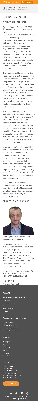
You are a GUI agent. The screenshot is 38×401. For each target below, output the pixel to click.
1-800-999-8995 (8, 366)
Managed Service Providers (11, 331)
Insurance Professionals (10, 328)
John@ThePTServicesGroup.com (16, 271)
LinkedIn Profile (17, 273)
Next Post (19, 284)
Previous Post (8, 284)
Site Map (25, 396)
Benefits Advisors (8, 322)
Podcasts (6, 353)
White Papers (7, 347)
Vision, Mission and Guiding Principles (14, 297)
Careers (5, 311)
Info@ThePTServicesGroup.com (13, 371)
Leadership (6, 300)
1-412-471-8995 (8, 369)
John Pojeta (10, 27)
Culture (5, 306)
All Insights (6, 342)
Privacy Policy (22, 398)
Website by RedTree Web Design (19, 400)
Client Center (7, 356)
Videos (5, 350)
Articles (5, 344)
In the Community (8, 309)
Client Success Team (9, 303)
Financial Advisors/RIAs (10, 325)
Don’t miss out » (27, 2)
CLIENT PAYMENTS (11, 384)
